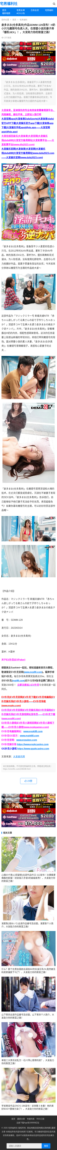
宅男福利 (23, 20)
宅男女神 (21, 10)
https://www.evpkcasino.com (33, 744)
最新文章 (21, 1119)
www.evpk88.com (33, 731)
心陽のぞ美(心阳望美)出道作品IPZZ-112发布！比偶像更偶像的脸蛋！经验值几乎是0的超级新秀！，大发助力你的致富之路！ (28, 878)
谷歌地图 (47, 1128)
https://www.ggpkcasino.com (33, 748)
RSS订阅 (40, 1119)
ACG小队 (21, 13)
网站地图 (31, 1128)
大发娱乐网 (19, 756)
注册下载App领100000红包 (27, 1123)
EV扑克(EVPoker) (15, 659)
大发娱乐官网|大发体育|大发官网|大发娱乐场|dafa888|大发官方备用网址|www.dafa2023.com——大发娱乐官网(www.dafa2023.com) (27, 153)
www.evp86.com (33, 672)
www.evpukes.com (26, 740)
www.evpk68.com (29, 735)
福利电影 (6, 13)
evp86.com (18, 680)
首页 (4, 10)
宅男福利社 (9, 4)
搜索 (46, 1146)
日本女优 (35, 10)
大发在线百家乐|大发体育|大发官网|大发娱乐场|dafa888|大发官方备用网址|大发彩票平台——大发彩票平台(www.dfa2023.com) (27, 140)
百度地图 (39, 1128)
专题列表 (30, 1119)
